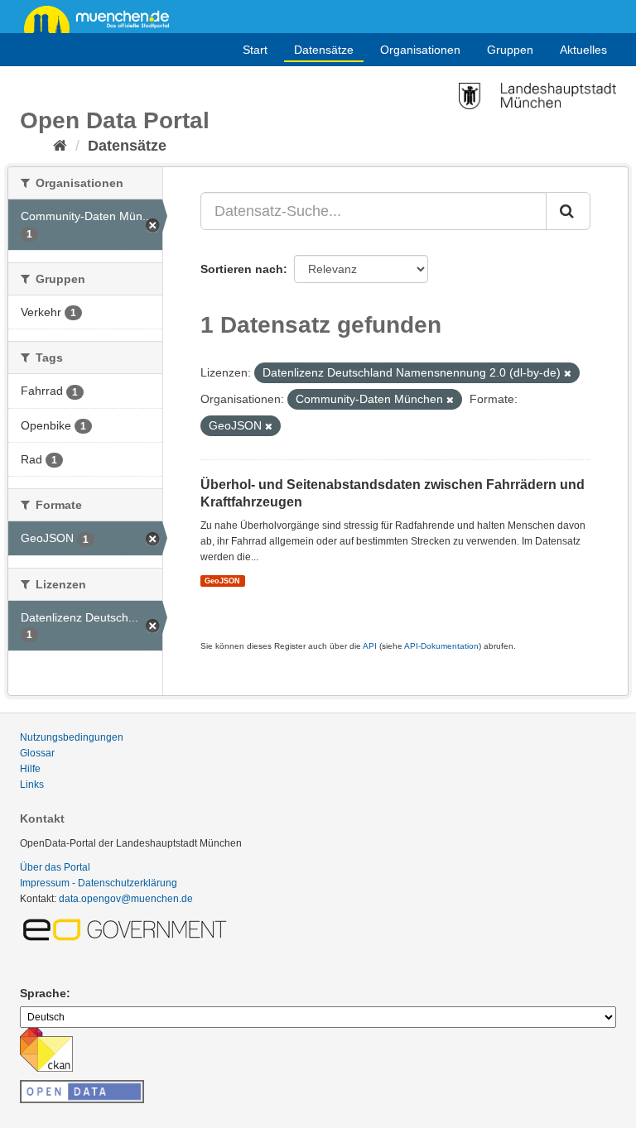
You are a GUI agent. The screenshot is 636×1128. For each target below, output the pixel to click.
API (370, 645)
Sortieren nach (241, 269)
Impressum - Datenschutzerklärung (98, 883)
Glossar (37, 753)
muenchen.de (103, 18)
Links (32, 784)
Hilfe (30, 769)
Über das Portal (55, 867)
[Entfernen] (567, 373)
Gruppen (510, 49)
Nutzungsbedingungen (71, 737)
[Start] (60, 145)
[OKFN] (82, 1086)
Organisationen (420, 49)
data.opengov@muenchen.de (126, 899)
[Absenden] (568, 211)
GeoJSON (222, 580)
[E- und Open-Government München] (127, 929)
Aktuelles (583, 49)
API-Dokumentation (441, 645)
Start (255, 49)
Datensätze (324, 49)
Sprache (43, 993)
